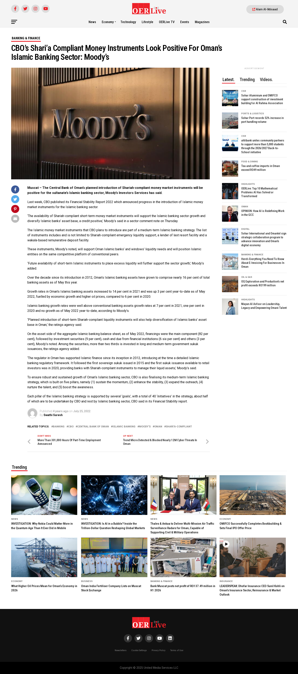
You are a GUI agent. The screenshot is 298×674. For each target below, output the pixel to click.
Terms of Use (176, 650)
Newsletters (120, 650)
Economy (108, 22)
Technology (128, 22)
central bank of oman (93, 426)
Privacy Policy (158, 650)
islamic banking (124, 426)
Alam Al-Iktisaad (266, 9)
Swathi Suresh (53, 415)
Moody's (145, 426)
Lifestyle (147, 22)
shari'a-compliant (179, 426)
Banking (58, 426)
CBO (71, 426)
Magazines (202, 22)
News (92, 22)
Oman (158, 426)
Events (184, 22)
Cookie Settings (139, 650)
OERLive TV (167, 22)
